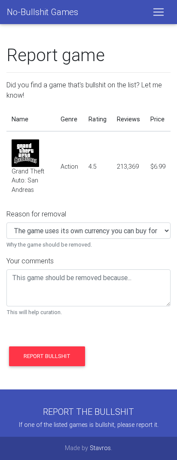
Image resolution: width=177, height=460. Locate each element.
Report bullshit (47, 356)
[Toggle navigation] (158, 12)
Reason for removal (36, 214)
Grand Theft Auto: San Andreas (28, 180)
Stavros (100, 448)
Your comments (30, 260)
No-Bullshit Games (42, 11)
